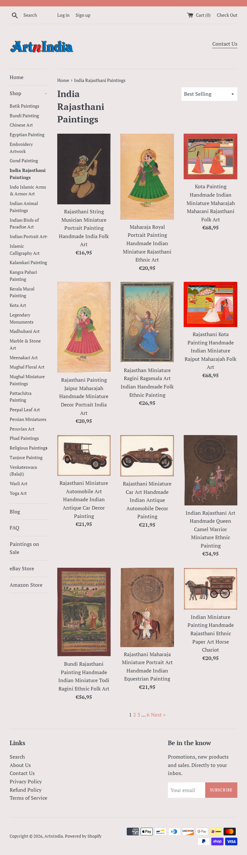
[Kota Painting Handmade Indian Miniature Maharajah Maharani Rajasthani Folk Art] (210, 156)
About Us (20, 765)
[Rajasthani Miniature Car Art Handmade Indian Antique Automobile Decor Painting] (147, 455)
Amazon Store (26, 584)
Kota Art (18, 305)
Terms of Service (28, 797)
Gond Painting (24, 161)
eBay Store (22, 568)
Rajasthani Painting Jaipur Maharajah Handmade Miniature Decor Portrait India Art (83, 396)
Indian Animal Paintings (24, 206)
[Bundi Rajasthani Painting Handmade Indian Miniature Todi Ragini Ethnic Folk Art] (84, 612)
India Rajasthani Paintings (28, 173)
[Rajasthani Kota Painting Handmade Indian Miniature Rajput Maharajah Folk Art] (210, 304)
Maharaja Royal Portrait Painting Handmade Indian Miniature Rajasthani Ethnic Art (147, 243)
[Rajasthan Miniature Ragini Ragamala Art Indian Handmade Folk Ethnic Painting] (147, 322)
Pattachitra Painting (21, 396)
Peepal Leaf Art (25, 410)
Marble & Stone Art (25, 344)
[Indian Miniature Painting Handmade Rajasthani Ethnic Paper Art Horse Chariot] (210, 589)
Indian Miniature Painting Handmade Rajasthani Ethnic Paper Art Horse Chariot (211, 633)
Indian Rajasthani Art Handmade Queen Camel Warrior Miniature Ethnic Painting (210, 529)
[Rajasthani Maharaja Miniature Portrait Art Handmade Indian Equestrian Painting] (147, 607)
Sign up (83, 15)
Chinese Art (21, 125)
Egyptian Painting (27, 135)
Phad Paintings (24, 438)
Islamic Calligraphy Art (25, 249)
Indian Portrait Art (29, 236)
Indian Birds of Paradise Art (24, 223)
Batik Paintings (24, 106)
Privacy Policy (26, 781)
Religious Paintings (29, 448)
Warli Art (18, 483)
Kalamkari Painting (28, 262)
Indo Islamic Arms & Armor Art (28, 190)
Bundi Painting (24, 116)
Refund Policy (25, 789)
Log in (63, 15)
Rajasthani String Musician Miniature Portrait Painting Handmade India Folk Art (84, 228)
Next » (158, 714)
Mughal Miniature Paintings (27, 380)
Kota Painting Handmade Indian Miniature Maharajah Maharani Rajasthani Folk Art (211, 203)
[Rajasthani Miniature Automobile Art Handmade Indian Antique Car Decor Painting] (84, 455)
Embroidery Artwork (21, 147)
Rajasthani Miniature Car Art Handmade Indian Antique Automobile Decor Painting (147, 500)
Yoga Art (18, 493)
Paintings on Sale (24, 548)
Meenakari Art (24, 358)
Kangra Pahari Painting (23, 275)
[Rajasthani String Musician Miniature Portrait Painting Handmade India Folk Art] (84, 169)
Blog (15, 511)
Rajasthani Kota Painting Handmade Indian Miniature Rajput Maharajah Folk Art (210, 350)
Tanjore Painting (26, 457)
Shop (28, 93)
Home (16, 77)
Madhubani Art (25, 331)
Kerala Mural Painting (22, 292)
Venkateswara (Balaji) (23, 470)
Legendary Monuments (21, 318)
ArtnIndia (53, 836)
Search (17, 756)
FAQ (14, 527)
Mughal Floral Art (27, 367)
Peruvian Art (22, 429)
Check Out (227, 15)
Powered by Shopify (83, 836)
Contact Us (224, 43)
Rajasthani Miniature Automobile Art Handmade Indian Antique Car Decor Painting (83, 499)
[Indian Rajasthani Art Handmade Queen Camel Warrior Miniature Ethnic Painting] (210, 470)
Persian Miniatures (28, 419)
